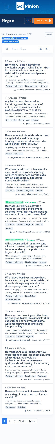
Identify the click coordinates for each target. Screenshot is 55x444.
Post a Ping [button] (41, 20)
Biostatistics (30, 296)
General (39, 224)
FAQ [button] (28, 20)
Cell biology (24, 120)
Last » (32, 421)
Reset (49, 34)
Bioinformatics (31, 262)
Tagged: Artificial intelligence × (15, 38)
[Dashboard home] (27, 6)
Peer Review (30, 376)
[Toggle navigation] (6, 7)
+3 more (34, 120)
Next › (22, 421)
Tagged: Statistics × (10, 42)
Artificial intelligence (14, 86)
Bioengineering (31, 86)
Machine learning (13, 300)
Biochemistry (11, 120)
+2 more (43, 86)
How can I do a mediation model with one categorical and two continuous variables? (26, 394)
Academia (10, 191)
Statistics (21, 407)
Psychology (10, 407)
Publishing (42, 376)
